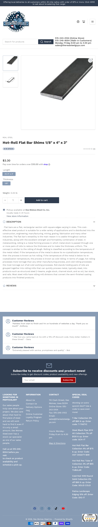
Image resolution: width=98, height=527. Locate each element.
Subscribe (68, 380)
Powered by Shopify (63, 519)
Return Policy (32, 420)
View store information (17, 216)
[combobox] (28, 42)
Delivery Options (34, 407)
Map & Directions (57, 443)
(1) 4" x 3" (9, 174)
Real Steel (8, 137)
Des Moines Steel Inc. (42, 519)
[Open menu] (92, 21)
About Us (30, 400)
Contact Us (31, 403)
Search (47, 41)
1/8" (6, 183)
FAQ (28, 410)
